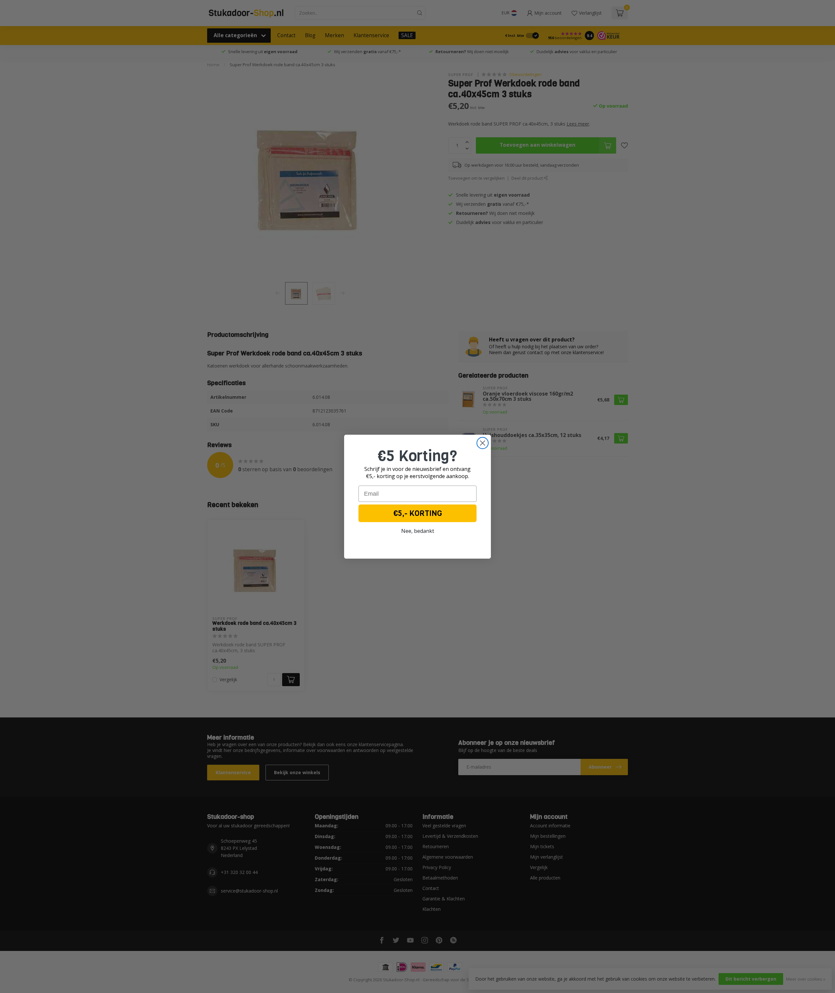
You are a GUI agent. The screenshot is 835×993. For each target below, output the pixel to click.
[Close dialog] (482, 443)
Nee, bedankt (417, 530)
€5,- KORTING (417, 513)
